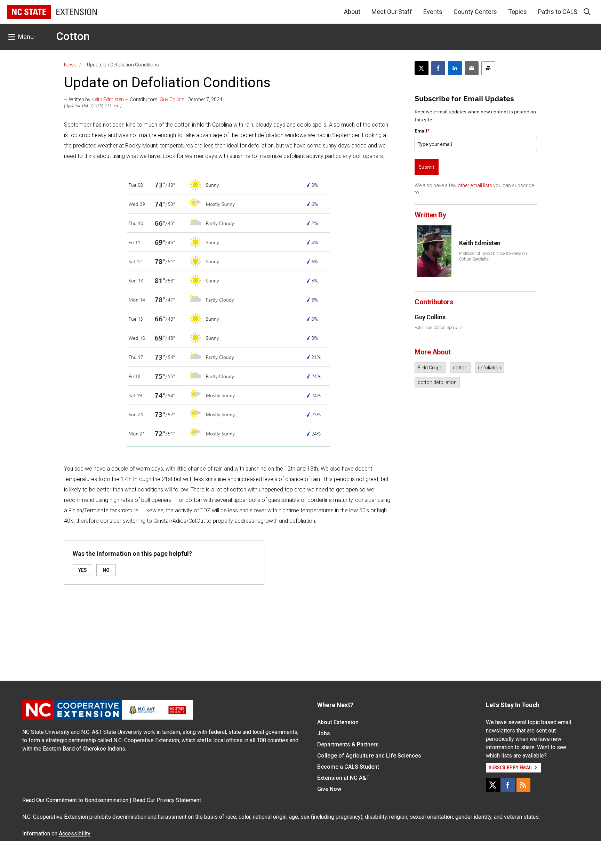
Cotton (73, 36)
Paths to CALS (557, 11)
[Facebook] (508, 785)
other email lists (475, 185)
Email (422, 131)
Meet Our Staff (391, 11)
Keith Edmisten (107, 99)
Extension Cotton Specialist (439, 327)
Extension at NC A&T (343, 778)
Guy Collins (172, 99)
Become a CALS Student (348, 766)
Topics (517, 11)
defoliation (489, 367)
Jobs (323, 733)
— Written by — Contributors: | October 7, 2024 (143, 99)
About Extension (338, 722)
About (352, 11)
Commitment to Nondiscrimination (87, 800)
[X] (493, 785)
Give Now (329, 789)
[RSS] (523, 785)
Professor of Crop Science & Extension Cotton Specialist (493, 256)
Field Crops (430, 367)
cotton (460, 367)
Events (432, 11)
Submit (426, 167)
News (70, 64)
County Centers (475, 11)
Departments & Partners (348, 744)
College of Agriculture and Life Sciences (369, 755)
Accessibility (74, 833)
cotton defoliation (437, 382)
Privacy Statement (179, 800)
